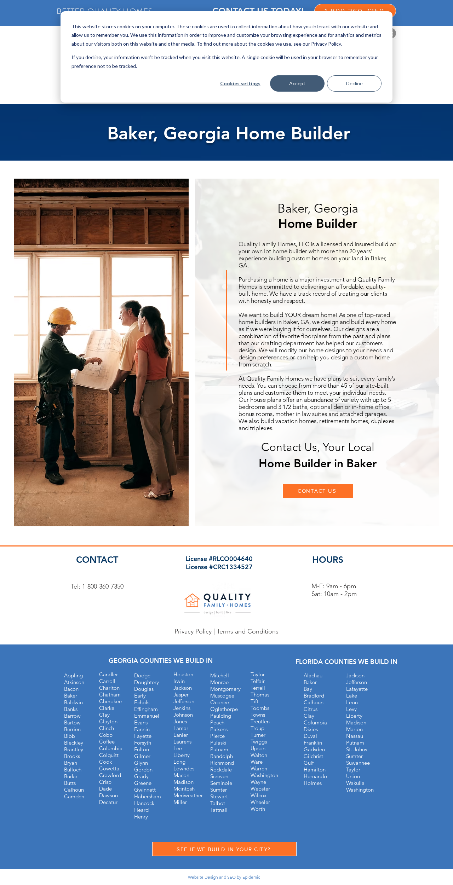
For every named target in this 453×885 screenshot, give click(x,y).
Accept (297, 83)
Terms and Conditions (248, 631)
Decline (354, 83)
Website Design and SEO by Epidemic (224, 877)
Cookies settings (240, 83)
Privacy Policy (193, 631)
